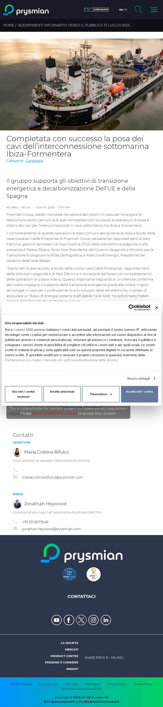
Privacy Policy (117, 684)
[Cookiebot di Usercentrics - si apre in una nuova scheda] (131, 307)
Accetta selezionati (62, 391)
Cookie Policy (143, 684)
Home (8, 25)
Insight (72, 669)
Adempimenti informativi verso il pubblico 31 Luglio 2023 (74, 25)
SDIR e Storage (21, 684)
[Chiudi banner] (156, 307)
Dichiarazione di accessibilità (81, 688)
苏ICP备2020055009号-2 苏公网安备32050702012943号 (81, 701)
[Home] (26, 9)
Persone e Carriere (61, 662)
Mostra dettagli (138, 378)
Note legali (92, 684)
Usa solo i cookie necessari (23, 394)
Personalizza (98, 394)
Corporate (34, 161)
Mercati (71, 649)
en (121, 9)
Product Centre (64, 656)
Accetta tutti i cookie (139, 391)
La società (69, 643)
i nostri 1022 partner (30, 329)
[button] (96, 9)
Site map (71, 684)
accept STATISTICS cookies (54, 413)
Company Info (48, 684)
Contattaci (81, 596)
